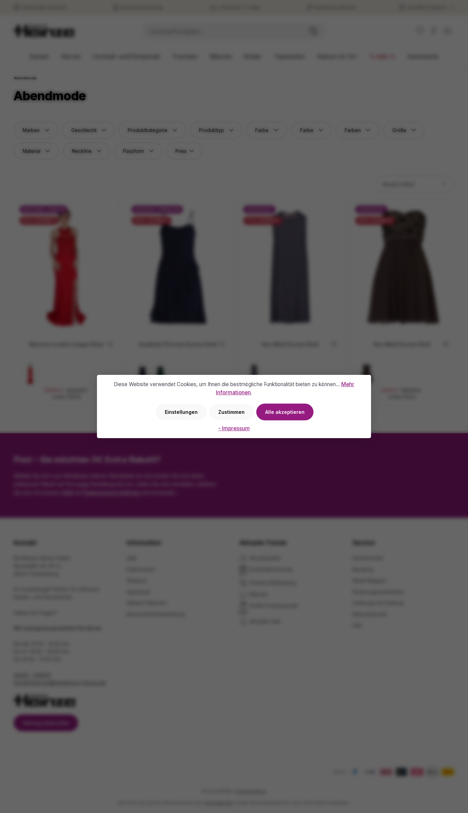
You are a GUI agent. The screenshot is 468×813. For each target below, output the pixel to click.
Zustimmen (231, 412)
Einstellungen (181, 412)
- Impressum (234, 428)
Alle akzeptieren (285, 412)
